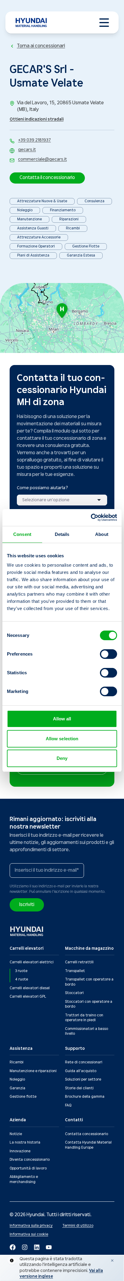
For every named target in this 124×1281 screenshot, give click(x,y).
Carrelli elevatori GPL (28, 997)
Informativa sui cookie (29, 1234)
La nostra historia (25, 1142)
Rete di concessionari (83, 1062)
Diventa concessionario (30, 1160)
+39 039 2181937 (34, 140)
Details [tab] (62, 534)
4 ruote (21, 979)
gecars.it (27, 150)
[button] (47, 178)
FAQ (68, 1105)
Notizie (16, 1134)
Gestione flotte (23, 1097)
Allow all (62, 718)
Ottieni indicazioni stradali (37, 119)
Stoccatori (74, 993)
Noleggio (17, 1079)
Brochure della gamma (84, 1097)
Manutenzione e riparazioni (33, 1071)
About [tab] (101, 534)
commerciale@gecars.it (42, 159)
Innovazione (20, 1151)
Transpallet (75, 971)
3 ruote (21, 971)
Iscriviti (26, 904)
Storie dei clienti (79, 1088)
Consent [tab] (22, 534)
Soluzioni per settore (83, 1079)
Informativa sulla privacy (31, 1226)
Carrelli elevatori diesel (30, 988)
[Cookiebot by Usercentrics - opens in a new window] (90, 517)
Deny (62, 758)
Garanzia (17, 1088)
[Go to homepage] (27, 931)
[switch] (108, 654)
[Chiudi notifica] (112, 1260)
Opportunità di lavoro (28, 1168)
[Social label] (13, 1247)
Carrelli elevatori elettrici (32, 962)
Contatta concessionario (86, 1134)
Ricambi (16, 1062)
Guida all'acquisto (80, 1071)
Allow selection (62, 738)
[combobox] (62, 500)
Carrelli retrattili (79, 962)
